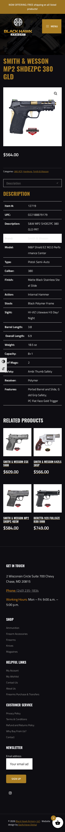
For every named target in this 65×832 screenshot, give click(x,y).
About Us (11, 688)
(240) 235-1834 (22, 590)
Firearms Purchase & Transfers (22, 694)
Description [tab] (13, 183)
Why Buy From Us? (16, 731)
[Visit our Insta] (10, 793)
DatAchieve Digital (27, 824)
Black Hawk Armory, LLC (28, 821)
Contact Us (12, 682)
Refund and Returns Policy (20, 725)
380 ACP (18, 171)
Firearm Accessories (17, 633)
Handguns (27, 171)
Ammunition (12, 627)
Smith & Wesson (41, 171)
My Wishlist (12, 676)
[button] (55, 93)
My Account (12, 670)
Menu (54, 26)
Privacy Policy (13, 713)
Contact (10, 737)
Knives (9, 645)
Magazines (12, 651)
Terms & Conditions (16, 719)
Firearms (11, 639)
